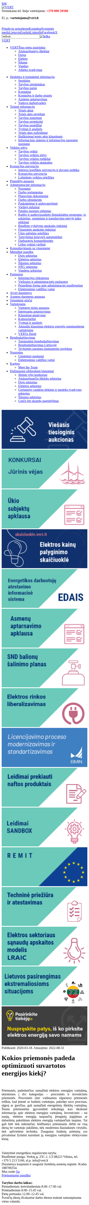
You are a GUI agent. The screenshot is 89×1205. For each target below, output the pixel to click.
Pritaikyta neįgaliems (15, 28)
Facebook (48, 32)
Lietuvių (14, 32)
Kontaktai (35, 28)
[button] (45, 36)
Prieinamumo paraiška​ (16, 1175)
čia (18, 1171)
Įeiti (4, 3)
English (25, 32)
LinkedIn (36, 32)
